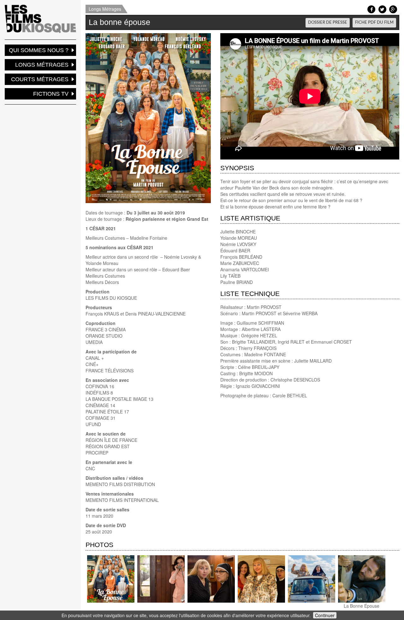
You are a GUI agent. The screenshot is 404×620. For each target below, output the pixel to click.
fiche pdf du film (374, 22)
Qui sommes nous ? (38, 50)
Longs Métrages (105, 9)
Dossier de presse (327, 22)
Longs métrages (41, 65)
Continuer (325, 615)
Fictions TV (50, 94)
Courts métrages (39, 79)
